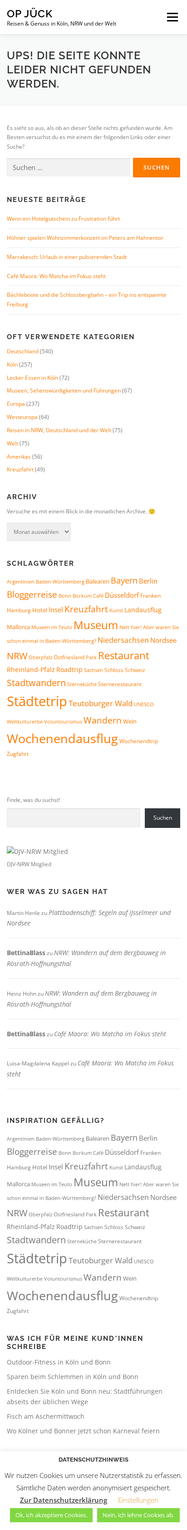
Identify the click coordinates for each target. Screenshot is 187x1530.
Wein (130, 721)
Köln (12, 364)
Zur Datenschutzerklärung (63, 1499)
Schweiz (135, 670)
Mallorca (18, 627)
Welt (12, 443)
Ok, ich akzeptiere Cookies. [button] (51, 1515)
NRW (17, 655)
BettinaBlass (26, 952)
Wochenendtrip (138, 741)
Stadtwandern (36, 683)
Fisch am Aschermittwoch (45, 1416)
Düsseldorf (122, 595)
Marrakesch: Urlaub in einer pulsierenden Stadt (67, 257)
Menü (171, 17)
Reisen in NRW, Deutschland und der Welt (59, 430)
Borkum (82, 596)
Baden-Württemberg (60, 581)
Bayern (124, 580)
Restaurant (123, 655)
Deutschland (23, 351)
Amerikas (19, 456)
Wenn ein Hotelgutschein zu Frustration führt (63, 218)
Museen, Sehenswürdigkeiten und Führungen (64, 390)
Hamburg (19, 610)
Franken (150, 596)
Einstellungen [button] (138, 1499)
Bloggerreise (32, 594)
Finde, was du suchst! (33, 800)
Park (91, 657)
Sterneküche (82, 684)
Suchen (162, 818)
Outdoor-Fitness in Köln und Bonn (59, 1362)
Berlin (148, 581)
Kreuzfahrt (20, 469)
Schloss (113, 670)
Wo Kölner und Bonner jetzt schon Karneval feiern (83, 1431)
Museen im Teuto (51, 627)
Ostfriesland (69, 657)
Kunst (116, 610)
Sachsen (93, 670)
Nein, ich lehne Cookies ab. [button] (138, 1515)
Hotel (39, 610)
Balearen (97, 581)
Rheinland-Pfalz (31, 669)
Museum (96, 625)
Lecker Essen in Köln (32, 378)
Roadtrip (69, 669)
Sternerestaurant (120, 684)
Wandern (103, 720)
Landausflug (143, 609)
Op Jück (30, 13)
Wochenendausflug (62, 738)
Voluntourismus (63, 721)
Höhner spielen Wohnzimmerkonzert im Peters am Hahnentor (85, 238)
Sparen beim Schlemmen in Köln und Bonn (72, 1376)
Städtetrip (37, 701)
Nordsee (163, 640)
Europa (16, 404)
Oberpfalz (40, 657)
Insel (56, 609)
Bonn (65, 596)
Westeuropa (22, 417)
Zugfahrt (18, 754)
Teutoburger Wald (101, 703)
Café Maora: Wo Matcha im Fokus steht (56, 276)
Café (98, 595)
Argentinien (20, 581)
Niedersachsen (123, 640)
